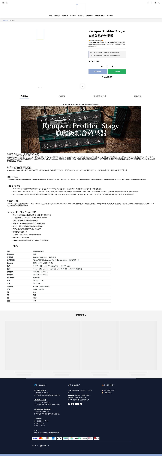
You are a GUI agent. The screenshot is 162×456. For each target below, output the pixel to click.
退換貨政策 (108, 393)
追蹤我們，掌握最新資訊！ (83, 395)
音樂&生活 (89, 16)
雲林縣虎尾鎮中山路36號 (52, 414)
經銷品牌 (12, 20)
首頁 (50, 16)
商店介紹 (73, 16)
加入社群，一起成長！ (81, 397)
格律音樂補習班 (100, 16)
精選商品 (57, 16)
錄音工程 (110, 16)
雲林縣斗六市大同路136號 (52, 404)
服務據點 (65, 16)
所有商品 (81, 16)
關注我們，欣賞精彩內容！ (81, 400)
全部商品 (5, 20)
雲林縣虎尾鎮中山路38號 (52, 395)
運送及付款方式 (109, 390)
